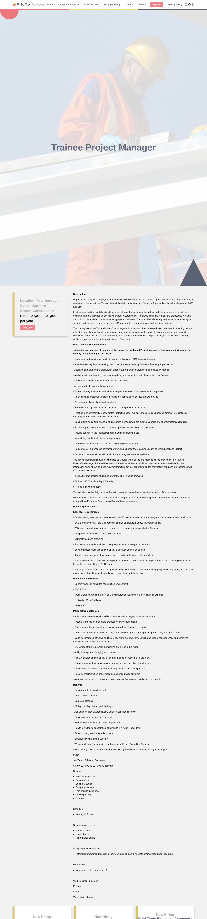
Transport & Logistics (69, 4)
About (49, 4)
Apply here (27, 328)
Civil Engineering (111, 4)
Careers (129, 4)
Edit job (77, 886)
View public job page (83, 897)
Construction (91, 4)
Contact (142, 4)
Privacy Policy (175, 4)
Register (157, 4)
